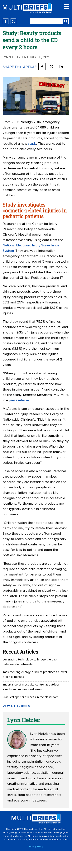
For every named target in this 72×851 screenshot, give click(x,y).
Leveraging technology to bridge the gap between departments (30, 662)
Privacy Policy (36, 846)
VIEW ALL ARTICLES (16, 706)
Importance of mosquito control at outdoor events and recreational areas (31, 687)
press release (19, 400)
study (32, 143)
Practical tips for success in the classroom (30, 697)
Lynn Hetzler (14, 57)
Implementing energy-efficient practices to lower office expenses (35, 674)
